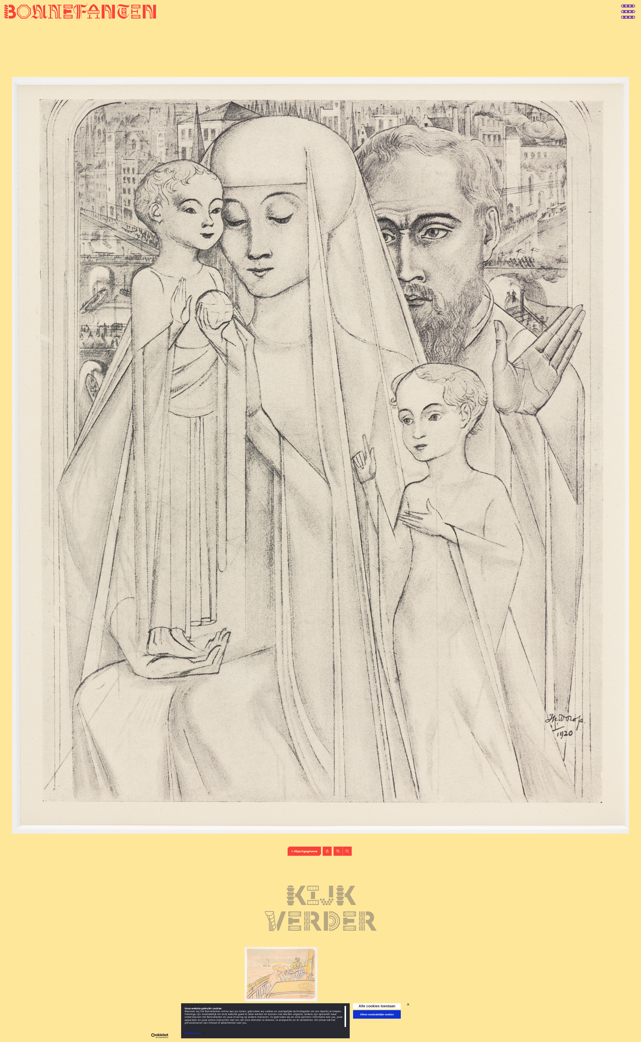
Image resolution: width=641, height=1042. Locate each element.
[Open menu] (634, 11)
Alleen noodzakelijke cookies (377, 1014)
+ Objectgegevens (304, 851)
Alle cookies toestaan (377, 1006)
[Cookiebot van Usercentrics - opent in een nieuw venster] (159, 1035)
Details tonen (192, 1033)
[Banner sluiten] (408, 1004)
